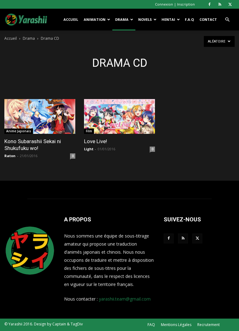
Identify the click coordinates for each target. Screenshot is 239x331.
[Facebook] (209, 4)
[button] (227, 20)
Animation (94, 19)
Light (88, 149)
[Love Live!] (119, 116)
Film (89, 131)
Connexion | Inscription (175, 4)
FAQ (151, 324)
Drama (122, 19)
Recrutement (208, 324)
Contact (208, 19)
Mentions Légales (176, 324)
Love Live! (95, 141)
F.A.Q (189, 19)
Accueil (70, 19)
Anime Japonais (18, 131)
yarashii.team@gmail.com (125, 299)
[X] (230, 4)
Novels (145, 19)
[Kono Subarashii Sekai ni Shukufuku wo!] (39, 116)
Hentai (168, 19)
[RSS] (219, 4)
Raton (10, 155)
